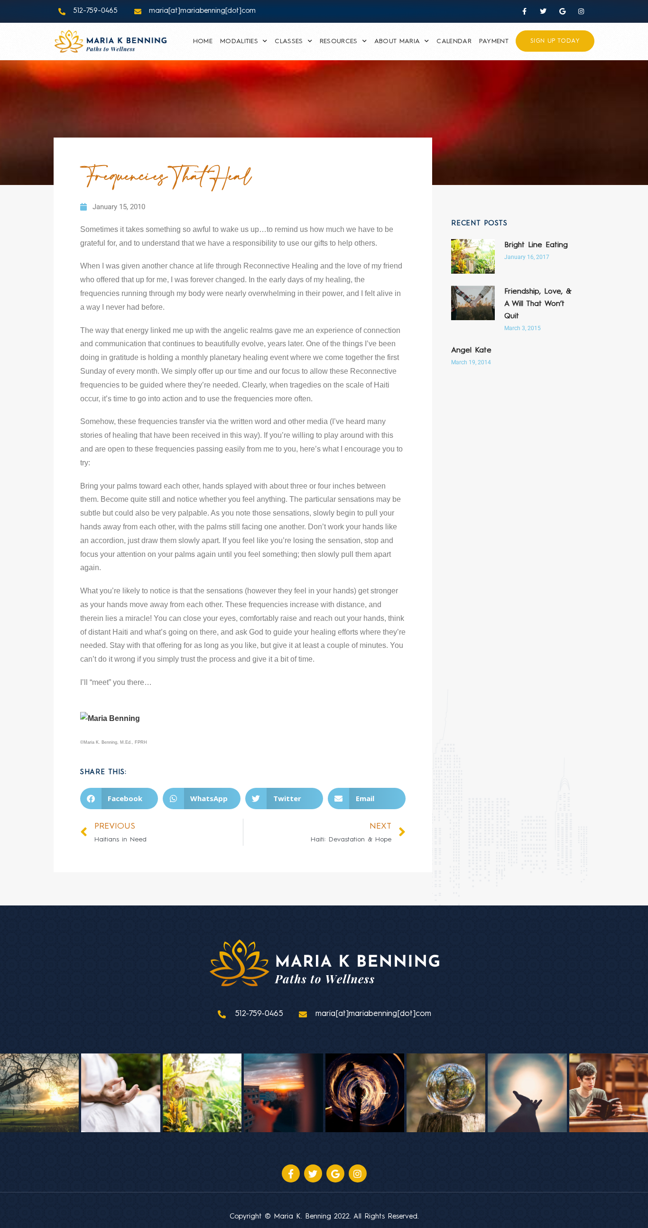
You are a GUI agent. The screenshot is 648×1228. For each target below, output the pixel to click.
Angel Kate (471, 350)
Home (203, 41)
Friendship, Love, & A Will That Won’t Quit (538, 304)
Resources (339, 41)
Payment (494, 41)
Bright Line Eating (536, 245)
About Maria (397, 41)
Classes (289, 41)
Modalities (239, 41)
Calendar (453, 41)
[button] (119, 798)
